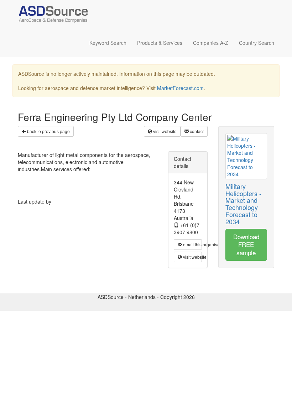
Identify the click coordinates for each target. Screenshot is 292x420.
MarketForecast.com (180, 87)
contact (196, 131)
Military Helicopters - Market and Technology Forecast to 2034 (243, 204)
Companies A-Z (210, 42)
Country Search (256, 42)
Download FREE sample (246, 244)
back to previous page (48, 131)
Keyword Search (107, 42)
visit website (164, 131)
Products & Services (159, 42)
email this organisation (192, 244)
